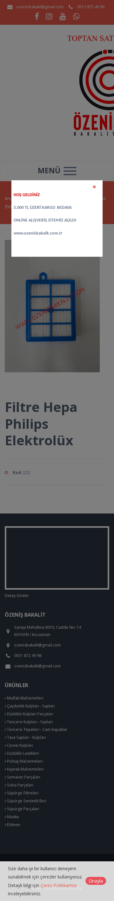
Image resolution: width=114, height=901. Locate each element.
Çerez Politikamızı (59, 885)
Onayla (96, 881)
